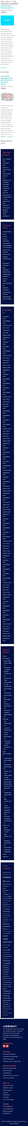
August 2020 (7, 470)
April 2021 (6, 438)
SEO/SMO (6, 719)
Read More (4, 67)
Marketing (6, 254)
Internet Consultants (7, 821)
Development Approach (9, 1054)
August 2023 (7, 355)
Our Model (7, 847)
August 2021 (7, 428)
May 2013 (6, 631)
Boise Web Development (8, 663)
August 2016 (7, 541)
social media (6, 982)
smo (4, 980)
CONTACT (6, 856)
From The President (8, 1099)
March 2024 (7, 335)
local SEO (6, 917)
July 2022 (6, 399)
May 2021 (6, 436)
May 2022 (6, 404)
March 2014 (7, 594)
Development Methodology (10, 1056)
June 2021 (6, 433)
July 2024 (6, 327)
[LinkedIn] (7, 1046)
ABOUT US (6, 825)
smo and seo (7, 980)
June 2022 (6, 401)
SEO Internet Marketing (6, 270)
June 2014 (6, 587)
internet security (6, 913)
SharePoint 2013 (6, 958)
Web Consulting (7, 801)
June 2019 (6, 486)
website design (5, 1008)
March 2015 (7, 553)
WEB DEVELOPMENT (7, 754)
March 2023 (7, 367)
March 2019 (7, 491)
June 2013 (6, 628)
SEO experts (5, 952)
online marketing (6, 933)
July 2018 (6, 502)
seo (8, 950)
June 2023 (6, 360)
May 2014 (6, 589)
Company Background (7, 843)
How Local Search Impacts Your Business (6, 212)
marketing (5, 919)
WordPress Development (7, 299)
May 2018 (6, 507)
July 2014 (6, 585)
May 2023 (6, 362)
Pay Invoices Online (8, 1085)
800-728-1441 (15, 1029)
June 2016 (6, 546)
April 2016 (6, 551)
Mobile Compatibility (7, 259)
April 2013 (6, 633)
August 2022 (7, 396)
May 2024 (6, 332)
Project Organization (8, 706)
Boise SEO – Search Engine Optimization (7, 671)
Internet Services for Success (10, 1075)
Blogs (3, 141)
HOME (4, 656)
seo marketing (7, 956)
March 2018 (7, 509)
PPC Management (7, 723)
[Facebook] (4, 1046)
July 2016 (6, 543)
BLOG (4, 854)
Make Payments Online (7, 829)
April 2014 (6, 592)
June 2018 (6, 504)
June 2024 (6, 330)
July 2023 (6, 358)
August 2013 (7, 624)
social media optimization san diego (7, 1004)
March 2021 (7, 441)
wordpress (5, 1012)
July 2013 (6, 626)
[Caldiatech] (8, 2)
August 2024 (7, 325)
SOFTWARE (6, 658)
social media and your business (7, 984)
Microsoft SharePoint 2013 (6, 926)
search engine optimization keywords (6, 948)
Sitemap (16, 1123)
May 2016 (6, 548)
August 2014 (7, 582)
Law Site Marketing (8, 1109)
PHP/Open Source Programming (11, 1061)
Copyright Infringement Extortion (7, 245)
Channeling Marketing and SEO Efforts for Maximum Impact (6, 80)
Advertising (5, 72)
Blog (4, 234)
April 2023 (6, 365)
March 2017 (7, 512)
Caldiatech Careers (8, 1088)
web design (8, 1006)
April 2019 (6, 488)
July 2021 (6, 431)
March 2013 (7, 636)
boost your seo (8, 874)
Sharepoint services (7, 978)
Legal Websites (7, 1073)
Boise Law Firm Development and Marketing (8, 682)
